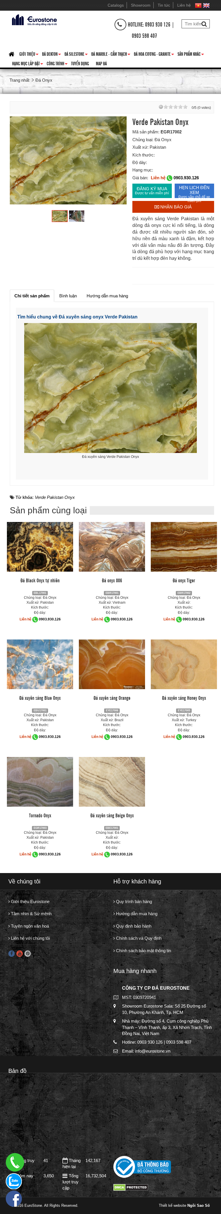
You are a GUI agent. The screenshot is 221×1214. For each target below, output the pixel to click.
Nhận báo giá (175, 206)
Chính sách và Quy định (138, 938)
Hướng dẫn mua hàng (136, 913)
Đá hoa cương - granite (154, 55)
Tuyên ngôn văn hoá (29, 926)
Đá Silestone (76, 55)
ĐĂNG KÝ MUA (152, 190)
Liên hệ (184, 5)
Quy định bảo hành (133, 926)
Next (116, 160)
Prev (20, 160)
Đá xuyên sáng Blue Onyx (40, 697)
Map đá (101, 63)
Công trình (57, 64)
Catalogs (116, 5)
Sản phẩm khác (191, 55)
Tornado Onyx (40, 815)
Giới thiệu (29, 55)
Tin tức (164, 5)
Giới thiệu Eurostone (29, 901)
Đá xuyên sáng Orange (112, 697)
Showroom (140, 5)
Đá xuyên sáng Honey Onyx (184, 697)
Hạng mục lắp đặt (27, 64)
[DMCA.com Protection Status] (130, 1187)
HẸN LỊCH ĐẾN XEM (194, 191)
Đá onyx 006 (112, 580)
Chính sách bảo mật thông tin (143, 950)
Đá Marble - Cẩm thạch (110, 55)
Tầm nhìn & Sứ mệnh (31, 913)
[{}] (33, 19)
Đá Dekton (51, 55)
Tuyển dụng (80, 63)
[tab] (32, 296)
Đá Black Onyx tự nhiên (40, 580)
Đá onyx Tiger (184, 580)
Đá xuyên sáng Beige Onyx (112, 815)
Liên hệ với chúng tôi (30, 938)
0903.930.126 (186, 177)
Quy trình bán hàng (133, 901)
